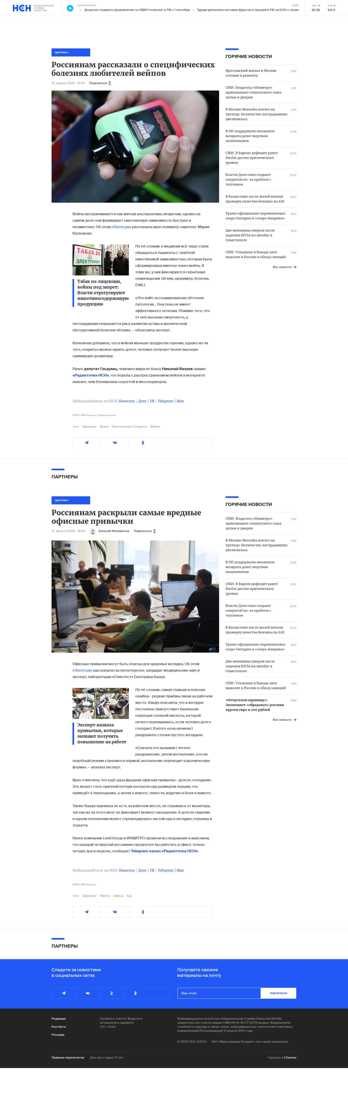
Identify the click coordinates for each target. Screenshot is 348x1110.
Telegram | (167, 401)
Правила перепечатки (68, 1058)
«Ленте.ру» (121, 226)
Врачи (104, 427)
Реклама (58, 1035)
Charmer (290, 1058)
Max (180, 401)
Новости (127, 401)
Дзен (142, 401)
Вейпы (155, 427)
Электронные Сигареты (129, 427)
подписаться (278, 993)
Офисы (118, 896)
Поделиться (98, 83)
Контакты (59, 1027)
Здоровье (89, 427)
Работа (105, 896)
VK (152, 401)
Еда (129, 896)
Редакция (59, 1019)
